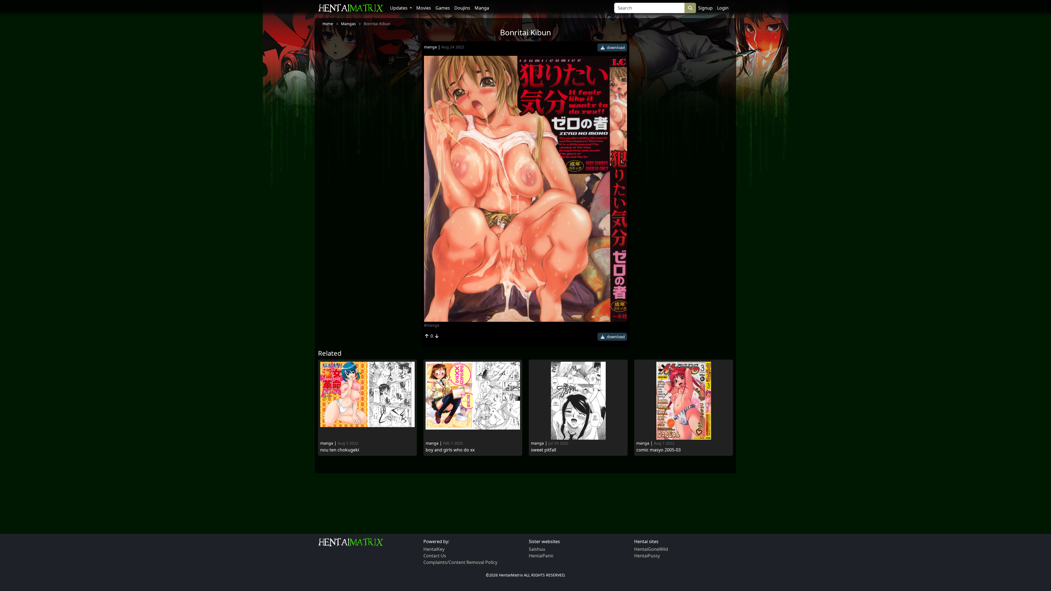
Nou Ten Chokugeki (339, 450)
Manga (482, 8)
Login (723, 8)
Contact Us (434, 556)
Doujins (462, 8)
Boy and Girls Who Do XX (450, 450)
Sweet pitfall (543, 450)
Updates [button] (399, 8)
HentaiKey (433, 549)
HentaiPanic (541, 556)
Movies (423, 8)
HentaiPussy (647, 556)
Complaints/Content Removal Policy (460, 562)
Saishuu (537, 549)
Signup (705, 8)
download (615, 47)
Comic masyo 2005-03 (658, 450)
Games (442, 8)
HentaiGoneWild (651, 549)
